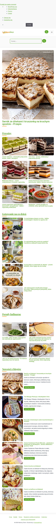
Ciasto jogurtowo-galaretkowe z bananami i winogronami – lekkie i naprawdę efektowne (13, 206)
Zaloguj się (7, 17)
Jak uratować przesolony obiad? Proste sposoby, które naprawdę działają (39, 360)
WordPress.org (12, 6)
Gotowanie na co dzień (14, 213)
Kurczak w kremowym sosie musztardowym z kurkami (38, 420)
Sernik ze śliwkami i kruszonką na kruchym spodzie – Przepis (26, 122)
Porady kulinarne (11, 314)
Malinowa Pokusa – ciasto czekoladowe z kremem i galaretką (13, 181)
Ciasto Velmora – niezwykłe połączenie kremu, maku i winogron (14, 157)
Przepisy (6, 133)
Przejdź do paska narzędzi (8, 4)
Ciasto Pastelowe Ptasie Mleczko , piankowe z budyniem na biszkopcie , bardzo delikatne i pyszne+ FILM (39, 444)
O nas (10, 517)
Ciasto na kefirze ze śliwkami (33, 489)
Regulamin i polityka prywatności (32, 517)
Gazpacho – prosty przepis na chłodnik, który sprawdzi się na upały (41, 205)
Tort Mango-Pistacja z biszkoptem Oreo (37, 396)
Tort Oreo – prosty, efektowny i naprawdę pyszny (39, 157)
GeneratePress (38, 522)
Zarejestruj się (8, 20)
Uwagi (10, 13)
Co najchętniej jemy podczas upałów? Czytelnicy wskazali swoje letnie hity (36, 242)
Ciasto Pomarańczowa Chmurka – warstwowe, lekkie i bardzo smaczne (40, 181)
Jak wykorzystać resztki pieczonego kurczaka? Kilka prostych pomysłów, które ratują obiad (37, 289)
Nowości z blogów (11, 369)
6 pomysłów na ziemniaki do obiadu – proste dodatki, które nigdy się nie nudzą (38, 265)
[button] (46, 32)
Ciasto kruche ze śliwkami (32, 466)
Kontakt (15, 517)
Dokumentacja (12, 9)
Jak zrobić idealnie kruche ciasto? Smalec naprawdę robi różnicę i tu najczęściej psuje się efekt (40, 339)
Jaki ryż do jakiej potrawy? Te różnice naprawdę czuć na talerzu (14, 359)
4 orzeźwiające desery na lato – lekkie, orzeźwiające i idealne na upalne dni (36, 219)
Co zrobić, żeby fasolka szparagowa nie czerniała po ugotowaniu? (14, 338)
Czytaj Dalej (29, 387)
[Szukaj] (44, 41)
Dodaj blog (44, 517)
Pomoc (10, 11)
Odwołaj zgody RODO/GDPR (28, 519)
